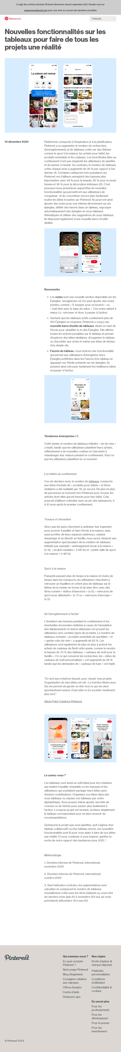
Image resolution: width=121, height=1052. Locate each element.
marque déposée (102, 964)
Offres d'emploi (72, 987)
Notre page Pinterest (75, 969)
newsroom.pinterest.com (36, 10)
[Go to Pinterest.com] (17, 957)
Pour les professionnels (100, 1008)
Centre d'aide (71, 992)
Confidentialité (100, 987)
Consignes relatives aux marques (74, 980)
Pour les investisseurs (99, 1029)
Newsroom (15, 18)
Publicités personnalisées (101, 972)
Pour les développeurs (100, 1016)
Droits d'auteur (100, 961)
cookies (96, 991)
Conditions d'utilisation (98, 980)
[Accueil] (6, 18)
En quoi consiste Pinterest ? (73, 963)
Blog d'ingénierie (73, 974)
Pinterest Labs (71, 996)
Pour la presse (100, 1023)
